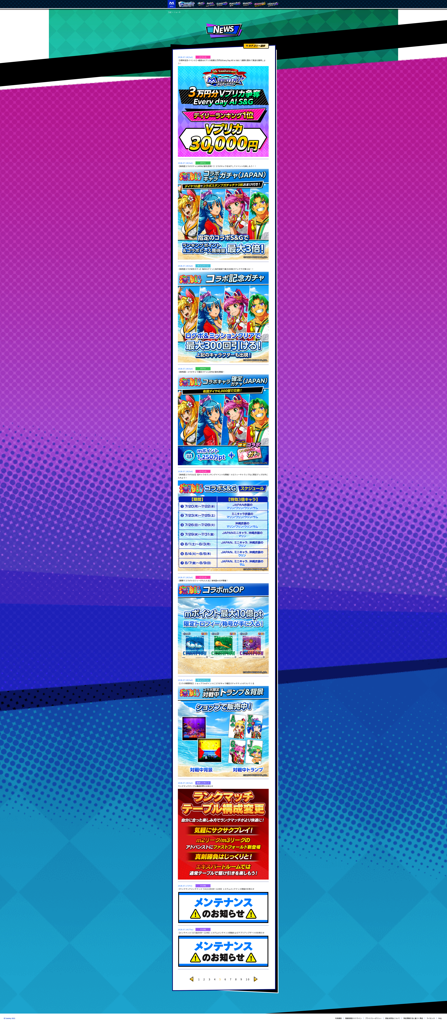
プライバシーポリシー (373, 1018)
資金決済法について (392, 1018)
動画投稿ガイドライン (353, 1018)
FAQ (440, 1018)
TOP (169, 12)
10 (248, 979)
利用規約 (338, 1018)
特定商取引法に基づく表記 (413, 1018)
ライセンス (431, 1018)
